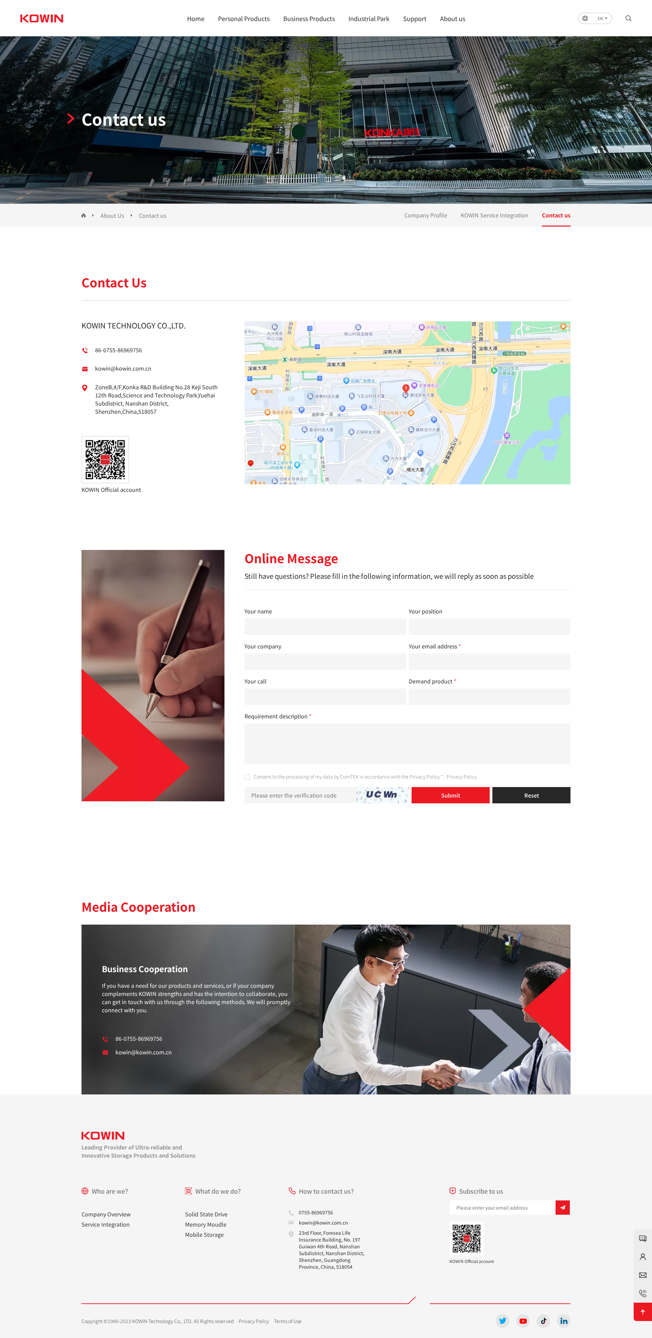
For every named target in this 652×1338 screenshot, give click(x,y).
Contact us (152, 215)
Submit (450, 795)
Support (415, 18)
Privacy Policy (462, 776)
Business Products (309, 18)
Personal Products (244, 18)
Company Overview (106, 1214)
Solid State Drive (206, 1214)
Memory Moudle (206, 1224)
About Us (112, 215)
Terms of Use (288, 1321)
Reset (531, 795)
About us (452, 18)
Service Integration (106, 1224)
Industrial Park (369, 18)
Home (195, 18)
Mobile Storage (204, 1234)
